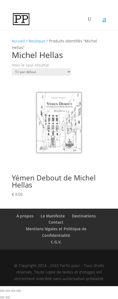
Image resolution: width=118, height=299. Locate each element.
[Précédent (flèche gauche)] (2, 297)
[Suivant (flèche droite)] (7, 297)
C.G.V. (56, 242)
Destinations (84, 216)
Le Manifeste (53, 216)
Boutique (37, 41)
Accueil (18, 41)
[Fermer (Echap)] (18, 291)
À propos (24, 216)
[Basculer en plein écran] (7, 291)
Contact (56, 222)
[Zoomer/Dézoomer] (2, 291)
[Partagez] (13, 291)
